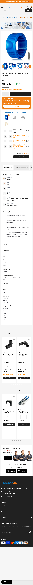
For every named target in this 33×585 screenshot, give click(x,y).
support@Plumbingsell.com (11, 497)
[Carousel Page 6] (19, 384)
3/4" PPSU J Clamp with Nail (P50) (8, 411)
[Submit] (30, 532)
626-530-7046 (7, 492)
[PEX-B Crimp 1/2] (22, 119)
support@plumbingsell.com (9, 454)
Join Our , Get (12, 89)
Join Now (16, 106)
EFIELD (4, 352)
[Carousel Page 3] (13, 384)
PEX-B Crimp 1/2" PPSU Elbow (19, 141)
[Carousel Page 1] (12, 440)
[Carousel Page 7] (21, 384)
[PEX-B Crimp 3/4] (14, 119)
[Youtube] (4, 505)
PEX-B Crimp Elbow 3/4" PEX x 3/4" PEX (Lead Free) (19, 146)
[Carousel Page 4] (15, 384)
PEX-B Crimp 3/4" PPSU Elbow (19, 136)
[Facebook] (2, 505)
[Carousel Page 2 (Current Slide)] (14, 440)
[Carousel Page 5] (17, 384)
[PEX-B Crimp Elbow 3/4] (6, 126)
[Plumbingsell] (15, 7)
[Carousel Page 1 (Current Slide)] (9, 384)
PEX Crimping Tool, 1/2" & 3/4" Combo (23, 411)
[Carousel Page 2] (11, 384)
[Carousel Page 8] (23, 384)
